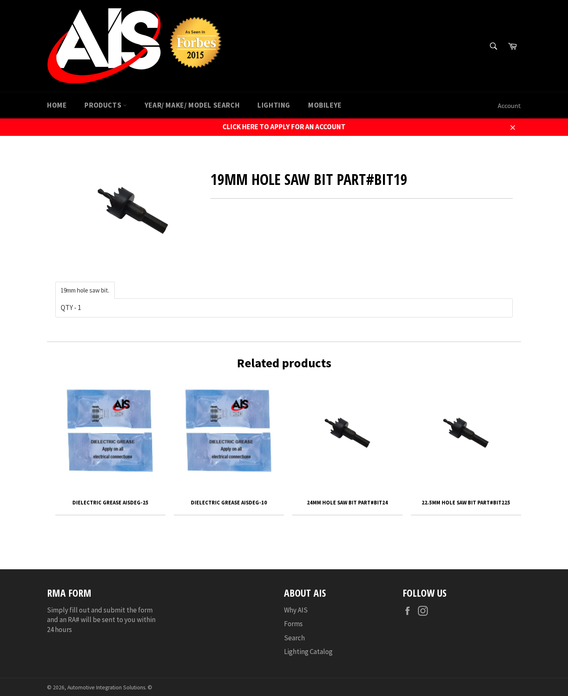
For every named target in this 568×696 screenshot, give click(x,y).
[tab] (85, 290)
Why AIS (296, 610)
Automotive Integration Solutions (106, 687)
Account (509, 105)
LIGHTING (273, 105)
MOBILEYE (325, 105)
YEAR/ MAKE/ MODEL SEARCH (192, 105)
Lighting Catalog (308, 651)
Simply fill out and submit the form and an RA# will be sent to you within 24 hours (101, 619)
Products (103, 105)
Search (294, 637)
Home (57, 105)
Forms (293, 623)
